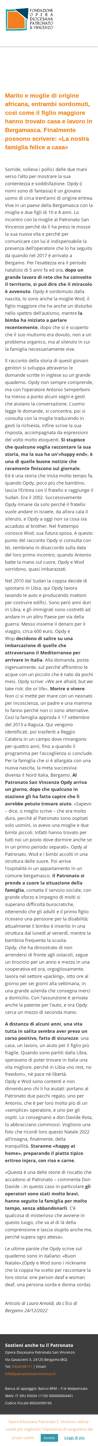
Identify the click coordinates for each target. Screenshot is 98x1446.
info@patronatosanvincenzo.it (30, 1373)
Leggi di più (74, 1437)
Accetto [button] (49, 1438)
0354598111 (22, 1366)
